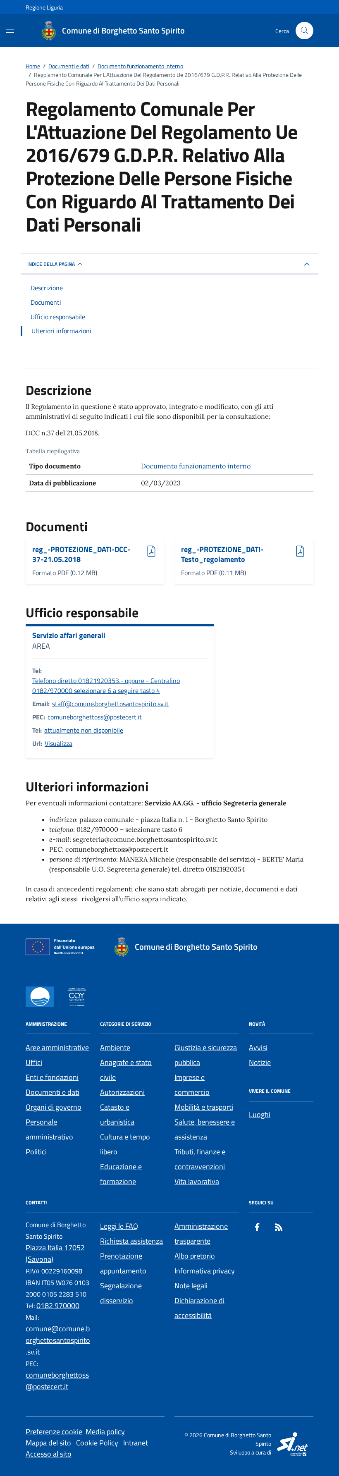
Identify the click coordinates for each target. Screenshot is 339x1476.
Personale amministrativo (49, 1129)
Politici (36, 1151)
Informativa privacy (204, 1270)
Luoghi (259, 1114)
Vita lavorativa (196, 1181)
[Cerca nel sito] (304, 31)
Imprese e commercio (192, 1085)
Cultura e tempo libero (125, 1144)
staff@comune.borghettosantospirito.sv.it (110, 704)
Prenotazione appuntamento (123, 1263)
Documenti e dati (52, 1092)
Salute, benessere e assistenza (204, 1129)
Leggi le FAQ (119, 1226)
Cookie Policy (97, 1442)
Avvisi (258, 1047)
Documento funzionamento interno (196, 466)
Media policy (105, 1431)
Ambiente (115, 1047)
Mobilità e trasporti (203, 1107)
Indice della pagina (51, 264)
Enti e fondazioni (52, 1077)
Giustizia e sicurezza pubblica (205, 1055)
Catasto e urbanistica (117, 1114)
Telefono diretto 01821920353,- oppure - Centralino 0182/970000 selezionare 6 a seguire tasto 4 (106, 685)
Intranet (135, 1442)
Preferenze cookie (54, 1431)
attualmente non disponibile (83, 730)
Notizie (260, 1062)
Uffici (34, 1062)
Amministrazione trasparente (201, 1233)
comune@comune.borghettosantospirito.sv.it (58, 1340)
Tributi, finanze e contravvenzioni (199, 1159)
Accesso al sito (49, 1453)
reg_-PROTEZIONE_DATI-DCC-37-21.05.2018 (81, 554)
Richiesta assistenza (131, 1241)
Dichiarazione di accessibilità (199, 1308)
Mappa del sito (48, 1442)
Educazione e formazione (121, 1174)
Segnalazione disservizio (121, 1293)
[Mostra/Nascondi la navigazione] (10, 30)
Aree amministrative (57, 1047)
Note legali (191, 1285)
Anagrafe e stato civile (126, 1070)
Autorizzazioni (122, 1092)
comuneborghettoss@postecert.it (95, 717)
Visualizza (58, 743)
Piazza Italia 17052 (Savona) (55, 1253)
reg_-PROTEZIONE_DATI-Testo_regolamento (222, 554)
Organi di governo (53, 1107)
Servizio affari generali (68, 635)
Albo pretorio (194, 1255)
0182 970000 (57, 1305)
